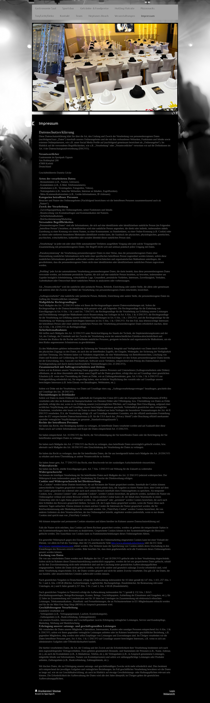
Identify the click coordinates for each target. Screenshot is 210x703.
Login (172, 690)
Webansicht (169, 693)
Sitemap (57, 690)
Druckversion (45, 690)
